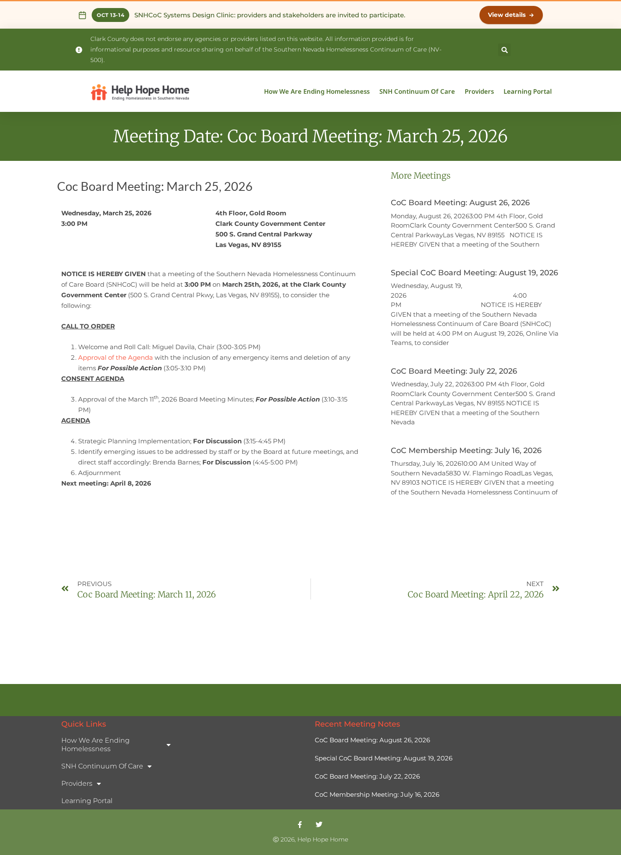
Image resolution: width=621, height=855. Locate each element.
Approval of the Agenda (115, 357)
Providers (479, 91)
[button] (504, 49)
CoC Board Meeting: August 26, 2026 (460, 202)
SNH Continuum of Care (417, 91)
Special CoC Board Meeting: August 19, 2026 (474, 272)
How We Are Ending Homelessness (317, 91)
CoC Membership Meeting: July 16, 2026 (466, 450)
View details (507, 15)
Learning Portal (528, 91)
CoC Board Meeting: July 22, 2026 (454, 371)
